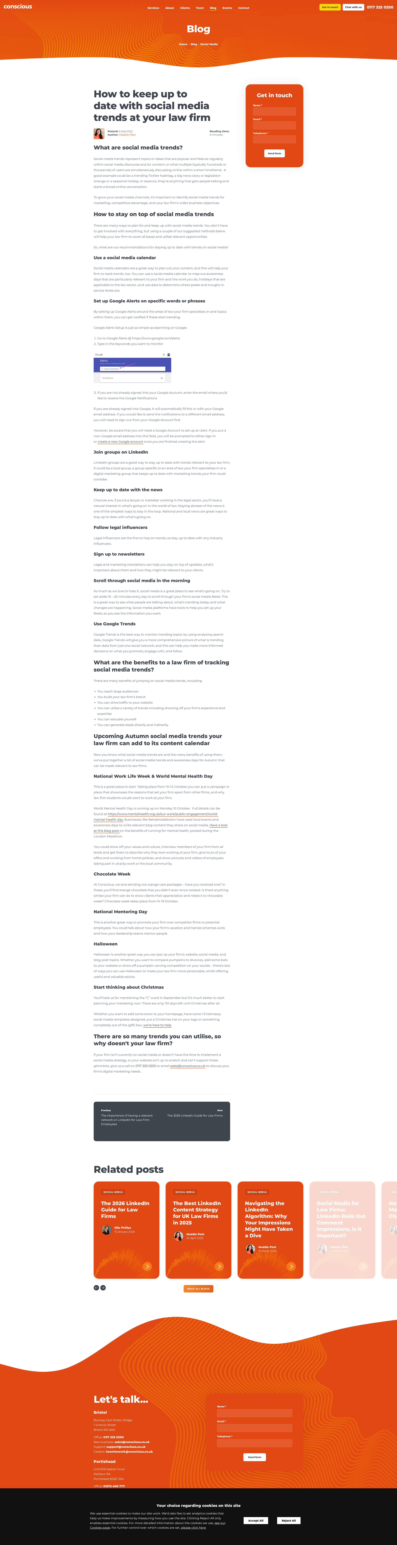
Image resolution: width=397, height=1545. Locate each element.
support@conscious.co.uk (126, 1447)
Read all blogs (198, 1289)
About (169, 7)
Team (200, 7)
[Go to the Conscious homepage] (52, 6)
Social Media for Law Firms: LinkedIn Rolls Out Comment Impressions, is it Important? (341, 1219)
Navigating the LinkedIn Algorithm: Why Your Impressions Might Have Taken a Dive (269, 1219)
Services (153, 7)
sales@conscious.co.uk (187, 1066)
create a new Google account (120, 441)
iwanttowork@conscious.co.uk (129, 1451)
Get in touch (330, 7)
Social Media (209, 44)
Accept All (255, 1520)
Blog (213, 7)
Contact (243, 7)
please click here (193, 1527)
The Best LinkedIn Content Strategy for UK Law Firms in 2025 (197, 1213)
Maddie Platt (127, 134)
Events (227, 7)
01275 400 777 (114, 1486)
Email (256, 119)
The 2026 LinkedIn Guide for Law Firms (195, 1115)
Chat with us (353, 7)
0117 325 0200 (380, 7)
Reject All (289, 1520)
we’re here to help (157, 1025)
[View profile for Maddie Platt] (99, 133)
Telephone (260, 133)
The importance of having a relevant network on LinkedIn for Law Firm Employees (127, 1120)
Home (183, 44)
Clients (185, 7)
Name (257, 105)
